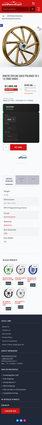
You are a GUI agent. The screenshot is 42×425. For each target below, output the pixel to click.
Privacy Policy (7, 337)
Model (7, 132)
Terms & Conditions (9, 341)
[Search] (32, 9)
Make (7, 123)
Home (3, 16)
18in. (6, 233)
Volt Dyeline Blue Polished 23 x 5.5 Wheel (31, 279)
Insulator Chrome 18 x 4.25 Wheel (20, 278)
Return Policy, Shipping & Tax (13, 344)
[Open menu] (38, 9)
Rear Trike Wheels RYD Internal (11, 18)
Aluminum (8, 225)
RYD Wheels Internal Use (14, 16)
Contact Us (6, 330)
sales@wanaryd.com (9, 356)
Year (7, 115)
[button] (38, 28)
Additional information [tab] (9, 180)
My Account (6, 334)
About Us (5, 327)
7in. (5, 241)
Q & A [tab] (33, 179)
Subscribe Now (10, 411)
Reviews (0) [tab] (21, 180)
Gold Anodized (9, 217)
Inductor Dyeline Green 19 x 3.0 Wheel (8, 278)
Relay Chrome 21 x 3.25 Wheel (20, 302)
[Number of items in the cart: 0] (33, 3)
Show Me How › (29, 93)
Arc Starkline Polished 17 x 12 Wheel (7, 303)
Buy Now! (18, 147)
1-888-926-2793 (7, 358)
